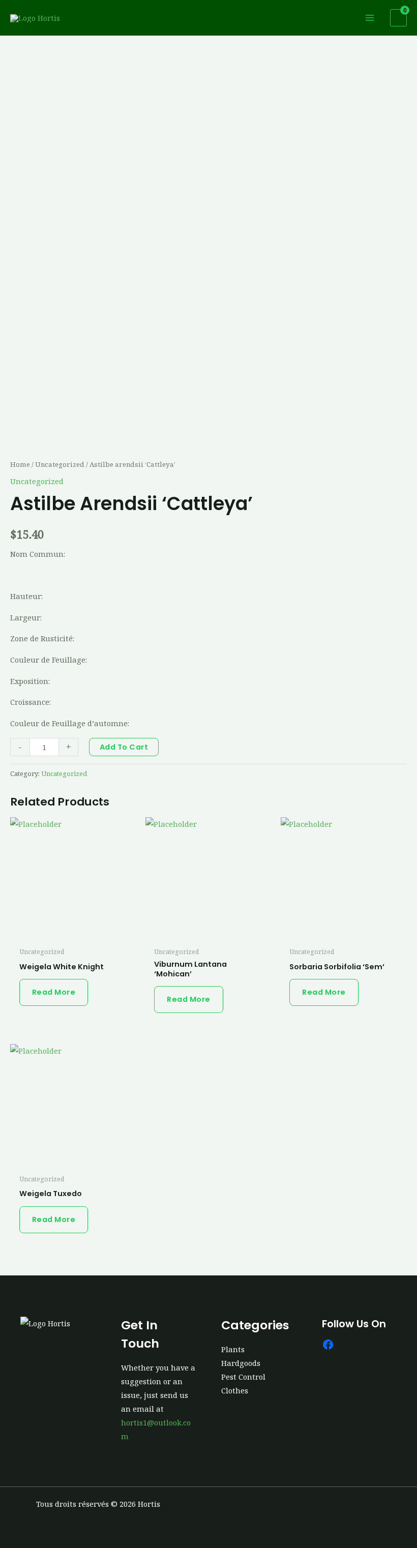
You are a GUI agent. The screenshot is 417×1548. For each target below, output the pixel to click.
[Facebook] (328, 1344)
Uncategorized (59, 464)
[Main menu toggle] (370, 18)
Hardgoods (240, 1363)
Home (20, 464)
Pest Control (243, 1377)
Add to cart (124, 747)
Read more (54, 992)
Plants (233, 1349)
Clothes (234, 1390)
